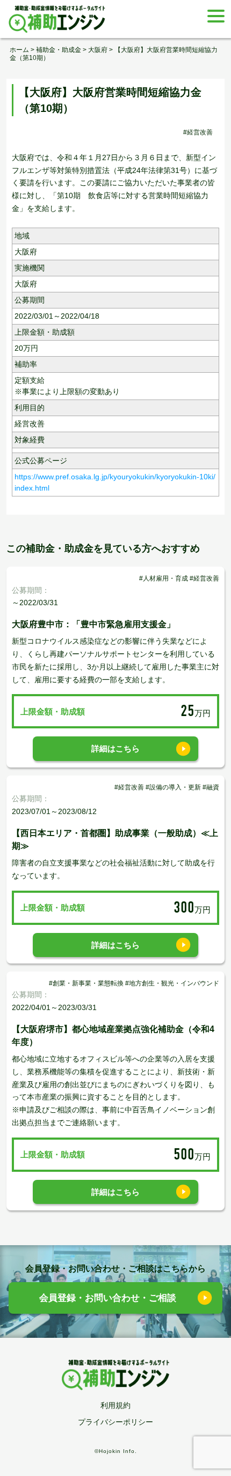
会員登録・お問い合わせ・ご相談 (107, 1298)
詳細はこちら (115, 748)
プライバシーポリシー (115, 1422)
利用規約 (115, 1405)
